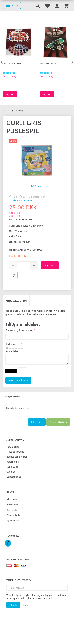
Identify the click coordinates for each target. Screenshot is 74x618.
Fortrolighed (12, 446)
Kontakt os (12, 466)
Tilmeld (13, 605)
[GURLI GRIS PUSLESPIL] (37, 158)
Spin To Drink (48, 63)
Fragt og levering (15, 451)
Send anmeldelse (18, 380)
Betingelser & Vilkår (16, 456)
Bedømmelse (12, 344)
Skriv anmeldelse (22, 200)
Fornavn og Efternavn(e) (19, 330)
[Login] (57, 5)
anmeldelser (37, 196)
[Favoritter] (47, 5)
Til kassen (36, 422)
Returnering (12, 461)
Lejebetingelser (14, 476)
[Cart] (66, 5)
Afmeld (26, 605)
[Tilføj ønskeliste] (13, 275)
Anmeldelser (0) (16, 300)
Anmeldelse (11, 351)
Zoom (37, 186)
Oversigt (10, 471)
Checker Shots (12, 63)
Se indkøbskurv (58, 422)
